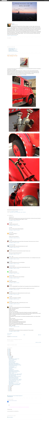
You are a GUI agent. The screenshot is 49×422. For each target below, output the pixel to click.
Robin (10, 222)
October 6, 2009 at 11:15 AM (14, 225)
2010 (9, 354)
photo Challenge (17, 212)
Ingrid (10, 249)
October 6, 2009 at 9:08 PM (14, 294)
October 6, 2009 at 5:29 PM (14, 282)
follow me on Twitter (38, 342)
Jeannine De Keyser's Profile (10, 400)
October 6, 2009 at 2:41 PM (14, 247)
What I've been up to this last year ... (13, 51)
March (10, 390)
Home (24, 334)
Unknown (10, 232)
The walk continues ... (12, 49)
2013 (9, 351)
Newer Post (8, 334)
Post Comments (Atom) (14, 336)
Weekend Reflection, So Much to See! (14, 358)
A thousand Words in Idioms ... (13, 367)
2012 (9, 352)
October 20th (10, 368)
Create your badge (15, 400)
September (10, 385)
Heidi (9, 301)
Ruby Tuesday (25, 68)
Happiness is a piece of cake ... (13, 50)
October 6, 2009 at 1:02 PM (14, 242)
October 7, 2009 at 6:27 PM (14, 326)
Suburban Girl (11, 275)
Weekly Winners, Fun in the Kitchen (14, 370)
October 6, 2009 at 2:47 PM (14, 254)
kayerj (10, 280)
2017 (9, 350)
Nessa (10, 270)
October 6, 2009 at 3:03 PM (14, 263)
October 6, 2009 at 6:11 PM (14, 289)
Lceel (9, 296)
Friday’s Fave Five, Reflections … (13, 372)
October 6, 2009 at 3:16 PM (14, 268)
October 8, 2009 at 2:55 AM (14, 331)
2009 (9, 355)
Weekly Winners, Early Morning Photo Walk (15, 376)
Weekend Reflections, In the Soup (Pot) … (14, 371)
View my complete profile (12, 35)
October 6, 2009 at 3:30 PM (14, 273)
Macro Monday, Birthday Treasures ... (14, 363)
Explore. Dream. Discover (12, 361)
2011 (9, 353)
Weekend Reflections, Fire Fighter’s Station (15, 383)
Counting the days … (12, 369)
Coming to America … (12, 360)
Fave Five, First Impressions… (13, 359)
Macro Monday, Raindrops (12, 375)
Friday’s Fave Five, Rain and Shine (13, 378)
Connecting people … (12, 366)
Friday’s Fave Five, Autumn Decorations (14, 384)
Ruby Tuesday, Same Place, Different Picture (15, 374)
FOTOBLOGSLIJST (10, 396)
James (10, 291)
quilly (9, 227)
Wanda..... (10, 256)
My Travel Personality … (12, 362)
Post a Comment (9, 333)
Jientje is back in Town (12, 48)
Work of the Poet (20, 209)
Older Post (39, 334)
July (9, 387)
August (10, 386)
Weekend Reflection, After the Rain (13, 377)
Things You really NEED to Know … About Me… (15, 379)
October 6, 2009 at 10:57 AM (14, 220)
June (9, 388)
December (10, 356)
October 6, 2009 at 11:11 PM (14, 303)
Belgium (11, 212)
